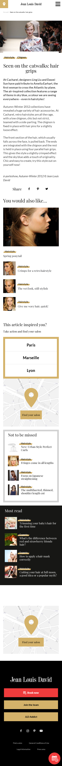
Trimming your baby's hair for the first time (38, 525)
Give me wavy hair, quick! (33, 306)
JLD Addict (31, 716)
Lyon (31, 370)
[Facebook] (29, 189)
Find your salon (31, 415)
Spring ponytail (12, 255)
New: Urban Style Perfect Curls (36, 448)
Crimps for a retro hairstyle (35, 270)
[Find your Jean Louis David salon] (4, 4)
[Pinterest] (38, 189)
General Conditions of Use (39, 743)
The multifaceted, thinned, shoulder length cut (37, 492)
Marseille (31, 357)
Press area (41, 749)
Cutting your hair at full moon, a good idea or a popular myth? (38, 574)
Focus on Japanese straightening (32, 477)
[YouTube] (41, 731)
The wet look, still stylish (33, 288)
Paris (31, 345)
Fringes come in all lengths (37, 463)
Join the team (31, 704)
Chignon (21, 57)
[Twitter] (46, 189)
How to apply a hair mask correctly (35, 558)
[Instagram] (27, 731)
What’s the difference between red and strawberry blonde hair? (38, 541)
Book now (33, 692)
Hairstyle (9, 57)
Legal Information (23, 749)
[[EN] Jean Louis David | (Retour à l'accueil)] (31, 4)
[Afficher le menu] (58, 4)
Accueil (6, 12)
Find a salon (17, 743)
